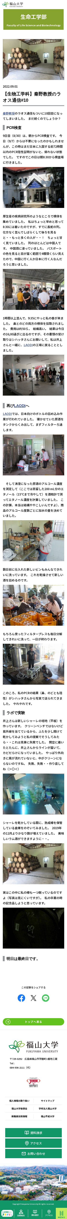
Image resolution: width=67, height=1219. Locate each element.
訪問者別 (21, 1215)
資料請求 (36, 1132)
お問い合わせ (36, 1153)
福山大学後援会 (19, 1108)
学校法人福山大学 (48, 1108)
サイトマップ (47, 1100)
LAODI (28, 345)
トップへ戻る (33, 1022)
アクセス (36, 1143)
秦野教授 (9, 113)
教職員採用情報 (19, 1116)
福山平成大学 (47, 1116)
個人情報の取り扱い (19, 1100)
